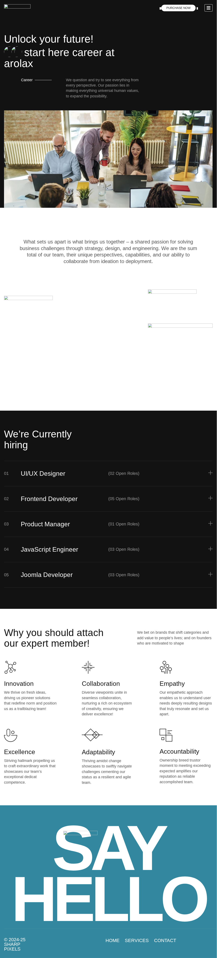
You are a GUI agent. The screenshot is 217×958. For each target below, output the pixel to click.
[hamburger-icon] (208, 7)
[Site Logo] (17, 7)
